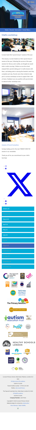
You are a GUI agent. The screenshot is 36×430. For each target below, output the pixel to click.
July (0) (5, 240)
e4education (26, 403)
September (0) (7, 251)
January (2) (6, 208)
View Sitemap (14, 405)
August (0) (6, 245)
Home (6, 30)
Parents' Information (15, 30)
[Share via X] (19, 198)
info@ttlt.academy (18, 393)
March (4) (6, 219)
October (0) (6, 256)
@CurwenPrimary (20, 388)
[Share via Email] (6, 166)
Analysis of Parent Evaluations (10, 145)
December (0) (7, 266)
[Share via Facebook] (5, 168)
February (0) (6, 214)
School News (26, 30)
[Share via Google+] (5, 201)
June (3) (5, 235)
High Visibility (22, 405)
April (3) (5, 224)
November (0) (7, 261)
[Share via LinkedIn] (5, 204)
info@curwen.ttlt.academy (18, 381)
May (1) (5, 230)
